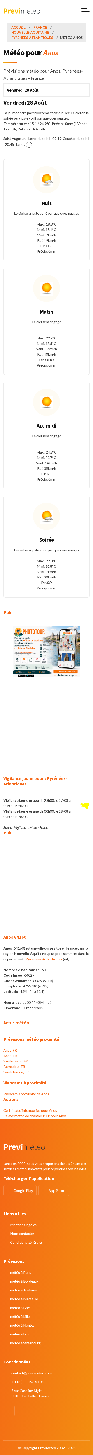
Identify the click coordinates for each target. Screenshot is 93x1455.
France (40, 27)
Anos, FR (10, 1050)
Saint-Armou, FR (16, 1072)
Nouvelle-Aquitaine (30, 32)
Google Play (23, 1190)
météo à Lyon (20, 1334)
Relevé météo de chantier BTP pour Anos (35, 1116)
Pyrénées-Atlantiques (32, 37)
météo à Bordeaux (24, 1281)
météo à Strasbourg (25, 1343)
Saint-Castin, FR (15, 1061)
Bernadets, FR (14, 1066)
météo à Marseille (24, 1299)
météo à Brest (21, 1307)
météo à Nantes (22, 1325)
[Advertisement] (46, 729)
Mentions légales (23, 1224)
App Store (57, 1190)
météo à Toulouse (23, 1290)
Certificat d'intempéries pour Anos (30, 1110)
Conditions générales (26, 1242)
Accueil (18, 27)
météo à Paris (20, 1272)
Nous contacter (22, 1233)
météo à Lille (20, 1316)
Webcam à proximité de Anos (26, 1094)
